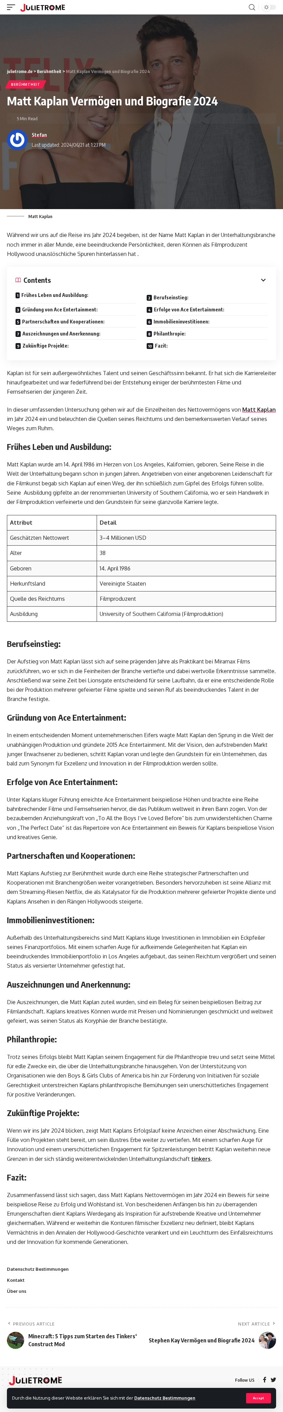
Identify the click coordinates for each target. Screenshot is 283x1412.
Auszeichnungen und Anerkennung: (61, 334)
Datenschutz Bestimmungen (164, 1398)
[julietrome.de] (43, 7)
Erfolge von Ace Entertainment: (189, 309)
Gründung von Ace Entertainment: (60, 309)
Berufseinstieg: (171, 297)
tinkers (201, 1158)
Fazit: (161, 346)
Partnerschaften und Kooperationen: (63, 321)
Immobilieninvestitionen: (181, 321)
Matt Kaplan (259, 409)
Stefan (39, 135)
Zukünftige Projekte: (45, 346)
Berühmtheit (25, 84)
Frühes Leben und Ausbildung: (54, 295)
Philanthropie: (170, 334)
